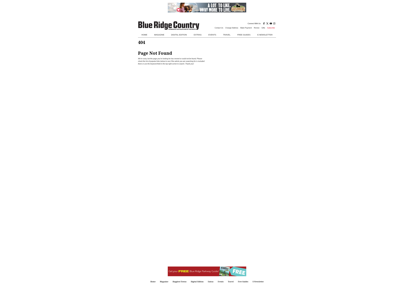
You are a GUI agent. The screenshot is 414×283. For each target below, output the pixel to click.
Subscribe (271, 28)
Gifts (263, 28)
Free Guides (243, 35)
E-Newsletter (265, 35)
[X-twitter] (267, 23)
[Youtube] (271, 23)
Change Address (231, 28)
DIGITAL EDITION (179, 35)
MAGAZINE (159, 35)
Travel (227, 35)
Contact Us (219, 28)
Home (144, 35)
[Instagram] (274, 23)
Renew (256, 28)
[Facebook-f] (264, 23)
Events (212, 35)
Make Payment (246, 28)
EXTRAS (198, 35)
